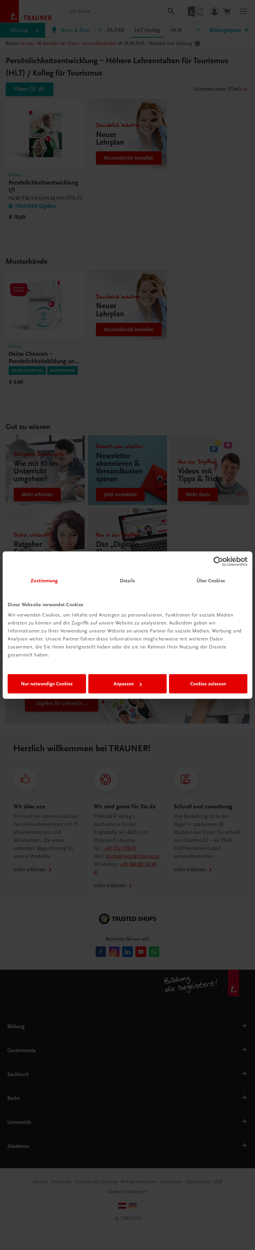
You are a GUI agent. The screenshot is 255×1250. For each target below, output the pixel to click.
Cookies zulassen (208, 684)
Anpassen (124, 684)
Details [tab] (127, 581)
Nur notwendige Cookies (47, 684)
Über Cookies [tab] (211, 581)
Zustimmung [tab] (44, 581)
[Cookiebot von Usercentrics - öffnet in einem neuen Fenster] (218, 561)
